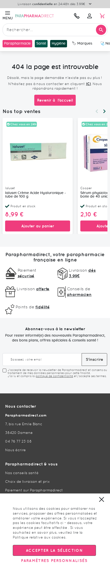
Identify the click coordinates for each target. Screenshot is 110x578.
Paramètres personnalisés (54, 560)
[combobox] (55, 29)
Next (104, 111)
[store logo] (41, 16)
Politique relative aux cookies (39, 537)
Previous (97, 111)
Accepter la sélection (54, 550)
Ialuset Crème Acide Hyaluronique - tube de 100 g (35, 194)
